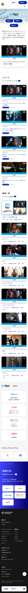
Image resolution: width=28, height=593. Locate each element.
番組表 (13, 2)
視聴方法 (22, 2)
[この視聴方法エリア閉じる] (24, 589)
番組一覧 (13, 25)
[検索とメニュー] (24, 6)
